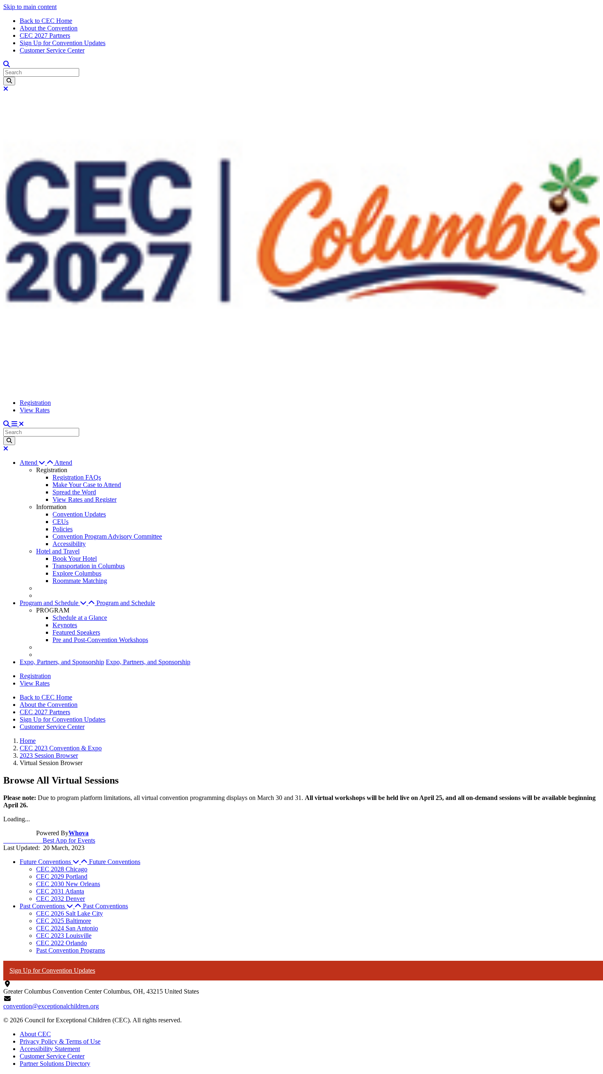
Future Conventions (114, 861)
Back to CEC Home (46, 20)
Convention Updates (79, 514)
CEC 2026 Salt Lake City (69, 913)
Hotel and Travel (58, 551)
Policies (63, 529)
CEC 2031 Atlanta (60, 891)
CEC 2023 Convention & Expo (61, 748)
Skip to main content (30, 6)
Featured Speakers (76, 632)
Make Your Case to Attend (87, 484)
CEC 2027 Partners (45, 35)
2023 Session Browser (49, 755)
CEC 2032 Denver (60, 898)
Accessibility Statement (50, 1048)
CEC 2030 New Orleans (68, 883)
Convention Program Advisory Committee (107, 536)
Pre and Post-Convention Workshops (100, 639)
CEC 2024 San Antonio (67, 928)
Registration (35, 402)
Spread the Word (74, 492)
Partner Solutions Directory (55, 1063)
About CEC (35, 1034)
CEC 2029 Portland (61, 876)
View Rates (35, 410)
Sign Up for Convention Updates (62, 42)
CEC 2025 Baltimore (63, 920)
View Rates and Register (84, 499)
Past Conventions (105, 906)
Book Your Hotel (75, 558)
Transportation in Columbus (89, 565)
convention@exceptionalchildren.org (51, 1006)
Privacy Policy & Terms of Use (60, 1041)
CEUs (61, 521)
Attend (63, 462)
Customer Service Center (52, 50)
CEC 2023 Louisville (63, 935)
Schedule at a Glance (80, 617)
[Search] (9, 81)
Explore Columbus (77, 573)
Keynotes (65, 625)
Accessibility (69, 543)
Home (28, 740)
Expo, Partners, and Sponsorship (62, 661)
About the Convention (49, 28)
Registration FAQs (77, 477)
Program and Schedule (125, 602)
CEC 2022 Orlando (61, 942)
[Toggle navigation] (17, 423)
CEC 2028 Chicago (61, 869)
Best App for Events (49, 840)
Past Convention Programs (70, 950)
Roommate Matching (80, 580)
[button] (37, 462)
